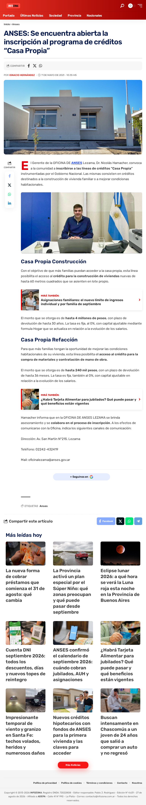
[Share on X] (34, 66)
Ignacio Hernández (22, 75)
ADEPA (41, 796)
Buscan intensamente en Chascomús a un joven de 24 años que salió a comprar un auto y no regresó (119, 735)
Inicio (7, 24)
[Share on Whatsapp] (40, 66)
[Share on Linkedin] (9, 203)
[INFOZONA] (13, 6)
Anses (16, 24)
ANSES (76, 163)
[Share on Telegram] (138, 521)
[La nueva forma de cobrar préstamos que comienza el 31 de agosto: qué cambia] (25, 554)
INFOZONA (36, 792)
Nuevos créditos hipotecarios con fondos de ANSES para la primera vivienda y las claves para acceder (72, 735)
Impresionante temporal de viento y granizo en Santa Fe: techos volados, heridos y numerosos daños (25, 735)
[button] (122, 6)
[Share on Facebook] (28, 66)
